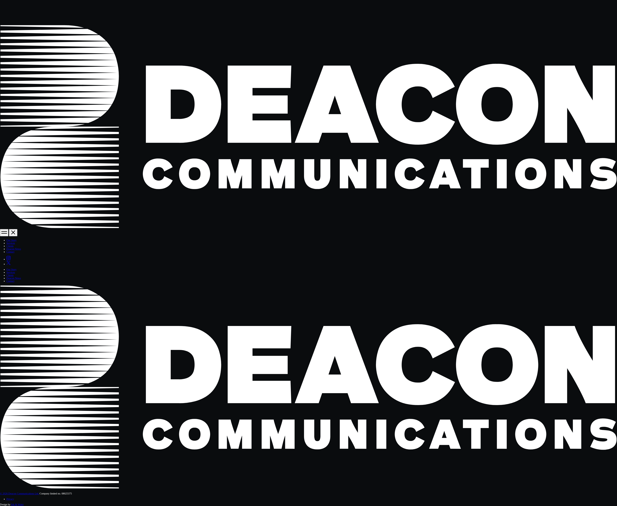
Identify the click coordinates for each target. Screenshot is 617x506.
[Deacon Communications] (308, 227)
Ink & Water (17, 504)
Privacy (10, 499)
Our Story (11, 240)
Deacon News (13, 249)
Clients (9, 246)
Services (10, 243)
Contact (10, 251)
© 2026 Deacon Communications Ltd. (20, 493)
